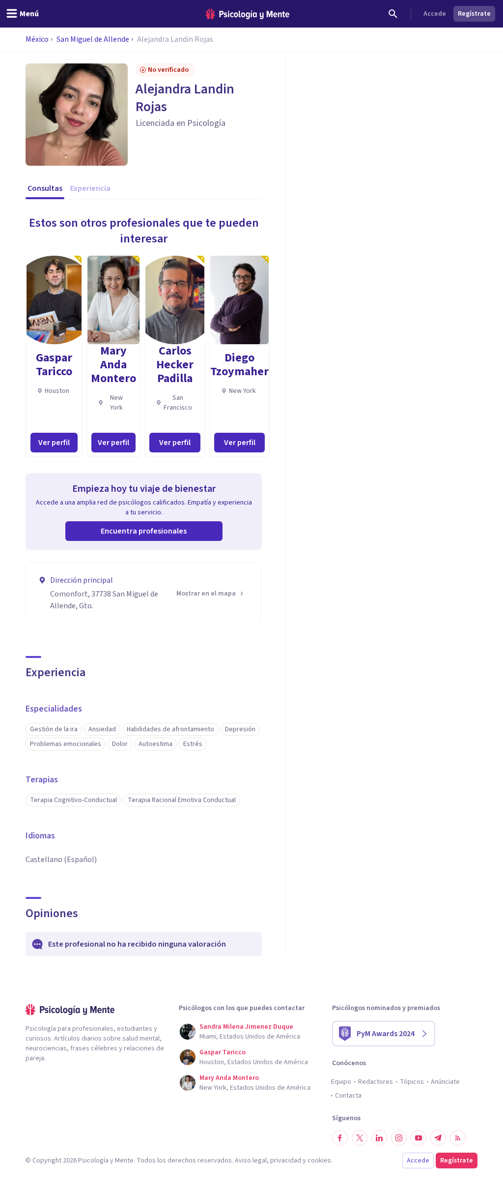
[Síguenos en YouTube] (418, 1138)
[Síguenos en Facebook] (340, 1138)
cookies (319, 1160)
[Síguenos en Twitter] (359, 1138)
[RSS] (458, 1138)
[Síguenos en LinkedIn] (379, 1138)
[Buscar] (393, 14)
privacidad (285, 1160)
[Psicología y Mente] (247, 14)
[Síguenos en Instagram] (399, 1138)
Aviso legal (251, 1160)
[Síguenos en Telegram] (438, 1138)
